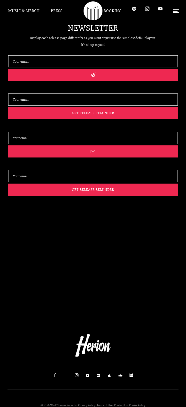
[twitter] (65, 375)
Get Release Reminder (93, 113)
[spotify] (136, 11)
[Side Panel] (175, 11)
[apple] (109, 375)
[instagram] (149, 11)
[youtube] (160, 11)
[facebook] (54, 375)
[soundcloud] (120, 375)
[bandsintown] (131, 375)
